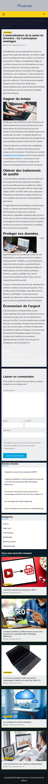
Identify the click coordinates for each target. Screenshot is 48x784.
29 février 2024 (15, 683)
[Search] (44, 14)
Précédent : (15, 352)
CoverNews (34, 777)
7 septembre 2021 (16, 45)
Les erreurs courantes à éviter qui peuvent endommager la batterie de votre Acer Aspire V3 (23, 493)
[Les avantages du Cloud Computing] (24, 704)
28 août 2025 (14, 592)
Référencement (9, 542)
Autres (6, 524)
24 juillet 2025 (14, 639)
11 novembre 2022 (16, 766)
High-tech (7, 528)
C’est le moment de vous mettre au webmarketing (23, 508)
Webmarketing (9, 546)
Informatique (7, 32)
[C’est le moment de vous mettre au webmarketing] (24, 746)
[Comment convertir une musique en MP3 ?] (24, 572)
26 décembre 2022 (16, 724)
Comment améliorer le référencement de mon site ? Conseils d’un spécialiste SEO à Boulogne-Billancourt (24, 481)
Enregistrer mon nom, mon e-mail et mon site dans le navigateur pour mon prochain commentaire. (22, 445)
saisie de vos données (15, 155)
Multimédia (7, 537)
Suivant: (25, 360)
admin (7, 45)
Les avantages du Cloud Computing (18, 501)
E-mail (28, 421)
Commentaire (9, 390)
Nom (5, 421)
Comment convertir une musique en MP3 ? (20, 472)
